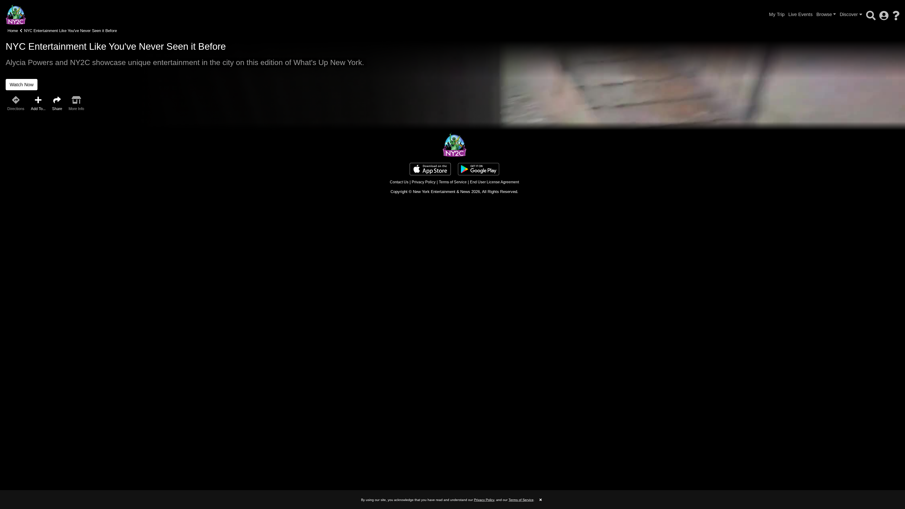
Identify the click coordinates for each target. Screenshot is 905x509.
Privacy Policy (424, 182)
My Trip (777, 14)
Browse (824, 14)
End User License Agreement (494, 182)
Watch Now (21, 84)
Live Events (800, 14)
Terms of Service (453, 182)
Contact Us (399, 182)
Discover (849, 14)
